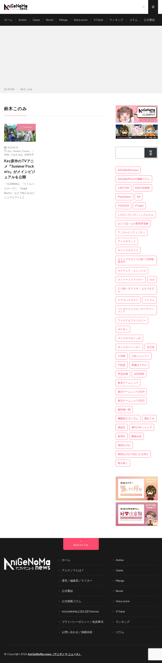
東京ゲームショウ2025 (131, 400)
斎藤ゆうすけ (139, 364)
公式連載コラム (71, 601)
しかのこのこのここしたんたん (136, 214)
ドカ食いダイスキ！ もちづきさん (136, 290)
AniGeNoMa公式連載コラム (134, 178)
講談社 (121, 427)
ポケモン (123, 329)
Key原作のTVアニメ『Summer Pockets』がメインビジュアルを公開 (19, 169)
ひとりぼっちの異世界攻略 (133, 223)
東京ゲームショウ (128, 382)
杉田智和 (139, 373)
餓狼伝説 (136, 436)
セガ (151, 279)
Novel (49, 19)
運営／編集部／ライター (77, 580)
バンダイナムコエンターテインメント (136, 310)
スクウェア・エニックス (132, 270)
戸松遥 (121, 364)
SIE (138, 196)
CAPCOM (123, 187)
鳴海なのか (124, 445)
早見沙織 (123, 373)
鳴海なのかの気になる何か (133, 454)
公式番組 (149, 19)
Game (36, 19)
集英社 (121, 436)
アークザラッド (127, 241)
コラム (133, 19)
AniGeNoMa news (128, 170)
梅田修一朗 (124, 409)
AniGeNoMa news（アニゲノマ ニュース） (54, 654)
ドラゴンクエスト (128, 299)
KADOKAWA (142, 187)
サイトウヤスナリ (128, 250)
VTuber (98, 19)
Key (9, 151)
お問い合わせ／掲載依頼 (77, 632)
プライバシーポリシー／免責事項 (82, 621)
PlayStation (124, 196)
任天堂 (150, 347)
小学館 (121, 356)
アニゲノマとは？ (73, 570)
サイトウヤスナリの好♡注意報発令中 (136, 260)
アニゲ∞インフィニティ (131, 232)
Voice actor (81, 19)
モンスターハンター (129, 347)
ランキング (116, 19)
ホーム (8, 19)
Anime (22, 19)
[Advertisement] (81, 57)
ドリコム (149, 299)
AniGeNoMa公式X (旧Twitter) (80, 611)
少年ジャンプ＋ (140, 356)
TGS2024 (123, 205)
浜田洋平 (29, 154)
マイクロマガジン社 (129, 338)
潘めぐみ (149, 418)
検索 (150, 153)
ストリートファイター (130, 279)
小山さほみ (17, 154)
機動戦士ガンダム (128, 418)
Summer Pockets (21, 151)
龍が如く (123, 463)
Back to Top (81, 545)
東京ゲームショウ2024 (131, 391)
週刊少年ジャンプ (141, 427)
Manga (63, 19)
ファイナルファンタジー (132, 320)
